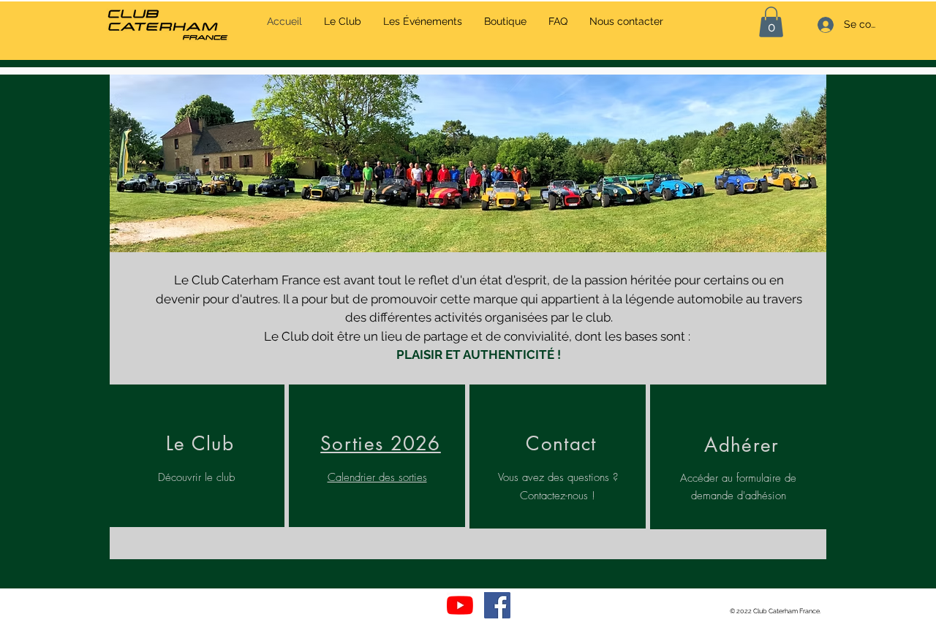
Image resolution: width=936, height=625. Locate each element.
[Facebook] (497, 605)
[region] (196, 456)
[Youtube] (460, 605)
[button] (741, 443)
